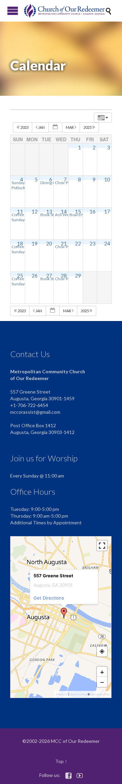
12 (35, 211)
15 (78, 211)
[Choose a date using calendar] (55, 127)
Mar (70, 127)
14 (64, 211)
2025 (87, 127)
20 (49, 243)
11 (20, 211)
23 (92, 243)
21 (64, 243)
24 (107, 243)
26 (35, 275)
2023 (24, 127)
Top (59, 761)
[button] (64, 613)
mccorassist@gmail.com (35, 412)
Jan (41, 127)
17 (107, 211)
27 (49, 275)
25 (20, 275)
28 (64, 275)
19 (35, 243)
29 (78, 275)
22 (78, 243)
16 (92, 211)
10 (107, 179)
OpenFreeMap (78, 694)
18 (20, 243)
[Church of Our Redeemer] (64, 11)
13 (49, 211)
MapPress (61, 694)
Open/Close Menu (12, 11)
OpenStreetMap (99, 694)
